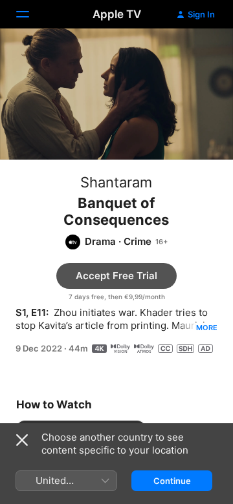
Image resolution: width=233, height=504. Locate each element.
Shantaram (116, 182)
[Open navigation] (30, 14)
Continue (172, 481)
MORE (206, 327)
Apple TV (117, 14)
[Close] (22, 440)
